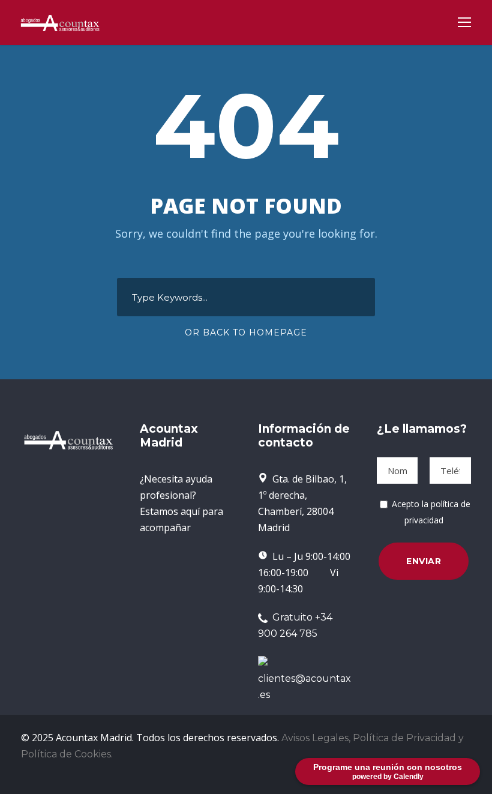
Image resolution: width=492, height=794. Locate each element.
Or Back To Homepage (246, 332)
